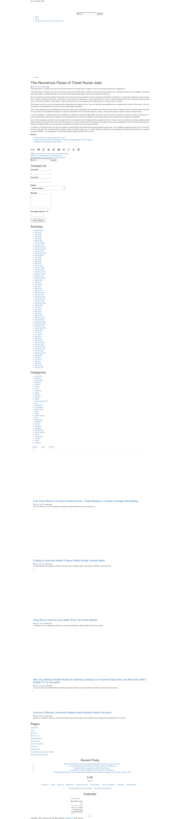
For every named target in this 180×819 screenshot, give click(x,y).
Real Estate (38, 420)
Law (36, 403)
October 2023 (39, 301)
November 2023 (40, 299)
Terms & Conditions (37, 744)
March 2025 (39, 265)
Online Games (39, 415)
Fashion (37, 384)
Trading (37, 438)
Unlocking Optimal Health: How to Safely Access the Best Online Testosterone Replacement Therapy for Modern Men (92, 772)
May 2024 (38, 286)
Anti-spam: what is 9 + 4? (40, 211)
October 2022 (39, 326)
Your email (34, 177)
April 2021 (38, 363)
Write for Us (34, 736)
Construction (39, 380)
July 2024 (38, 282)
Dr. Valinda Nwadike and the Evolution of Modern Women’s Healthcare (92, 766)
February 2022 (40, 342)
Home (33, 730)
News (36, 413)
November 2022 (40, 324)
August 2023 (39, 305)
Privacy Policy (35, 741)
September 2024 (40, 278)
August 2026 (39, 230)
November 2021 (40, 349)
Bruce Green (37, 87)
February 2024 (40, 293)
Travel (37, 77)
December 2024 (40, 272)
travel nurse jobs (56, 153)
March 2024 (39, 290)
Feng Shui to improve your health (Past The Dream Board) (65, 620)
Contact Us (34, 727)
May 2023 (38, 311)
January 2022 (39, 344)
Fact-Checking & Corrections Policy (42, 752)
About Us (34, 733)
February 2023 (40, 317)
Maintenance (39, 409)
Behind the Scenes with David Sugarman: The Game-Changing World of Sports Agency (63, 140)
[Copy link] (79, 150)
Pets (36, 418)
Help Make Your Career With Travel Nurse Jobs (48, 158)
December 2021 (40, 347)
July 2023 (38, 307)
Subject (33, 185)
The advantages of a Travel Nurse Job (46, 155)
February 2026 (40, 243)
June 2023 (38, 309)
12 (75, 808)
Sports (37, 434)
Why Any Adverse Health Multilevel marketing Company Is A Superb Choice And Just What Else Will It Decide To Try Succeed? (89, 681)
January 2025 (39, 270)
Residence (38, 422)
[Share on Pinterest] (59, 150)
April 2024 (38, 288)
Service (37, 424)
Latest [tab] (43, 447)
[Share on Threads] (74, 150)
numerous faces (40, 153)
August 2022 (39, 330)
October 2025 (39, 251)
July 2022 (38, 332)
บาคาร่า (90, 781)
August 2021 (39, 355)
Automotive (38, 376)
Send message (38, 220)
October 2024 (39, 276)
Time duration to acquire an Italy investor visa (50, 137)
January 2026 (39, 245)
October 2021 (39, 351)
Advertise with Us (36, 738)
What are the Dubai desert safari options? (48, 142)
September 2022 (40, 328)
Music (37, 411)
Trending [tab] (51, 447)
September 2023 (40, 303)
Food (36, 388)
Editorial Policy (35, 749)
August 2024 (39, 280)
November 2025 (40, 249)
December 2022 (40, 322)
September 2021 (40, 353)
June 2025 (38, 259)
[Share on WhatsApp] (54, 150)
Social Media (39, 430)
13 (77, 808)
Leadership (38, 405)
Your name (34, 169)
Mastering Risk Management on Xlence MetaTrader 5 (92, 768)
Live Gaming (39, 407)
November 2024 (40, 274)
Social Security (39, 432)
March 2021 (39, 365)
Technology (38, 436)
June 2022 (38, 334)
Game (37, 393)
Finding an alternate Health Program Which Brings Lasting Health (69, 560)
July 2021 (38, 357)
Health (37, 399)
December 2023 (40, 297)
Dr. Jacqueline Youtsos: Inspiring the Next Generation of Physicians (92, 770)
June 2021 (38, 359)
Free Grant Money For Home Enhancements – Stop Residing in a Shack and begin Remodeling (85, 501)
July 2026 (38, 232)
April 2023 (38, 313)
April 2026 (38, 238)
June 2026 (38, 234)
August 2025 (39, 255)
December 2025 (40, 247)
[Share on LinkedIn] (49, 150)
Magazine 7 (70, 818)
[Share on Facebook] (39, 150)
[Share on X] (44, 150)
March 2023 (39, 315)
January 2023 (39, 320)
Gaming (37, 395)
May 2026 (38, 236)
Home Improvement (41, 401)
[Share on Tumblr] (69, 150)
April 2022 (38, 338)
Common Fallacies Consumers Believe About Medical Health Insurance (72, 712)
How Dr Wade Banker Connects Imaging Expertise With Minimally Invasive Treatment (92, 764)
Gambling (38, 391)
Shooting (38, 426)
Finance (37, 386)
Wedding (38, 443)
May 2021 (38, 361)
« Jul (89, 816)
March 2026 (39, 241)
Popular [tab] (34, 447)
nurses (48, 153)
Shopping (38, 428)
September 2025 (40, 253)
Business (38, 378)
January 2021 (39, 367)
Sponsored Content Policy (39, 755)
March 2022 (39, 340)
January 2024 (39, 295)
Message (34, 193)
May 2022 (38, 336)
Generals (38, 397)
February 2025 (40, 268)
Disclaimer (34, 746)
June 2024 (38, 284)
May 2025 (38, 261)
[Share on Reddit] (64, 150)
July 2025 (38, 257)
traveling (66, 153)
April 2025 (38, 263)
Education (38, 382)
